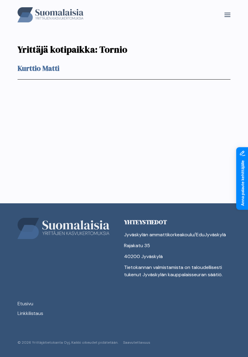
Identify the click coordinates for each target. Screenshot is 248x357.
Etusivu (25, 303)
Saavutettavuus (136, 342)
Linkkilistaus (30, 313)
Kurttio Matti (38, 68)
